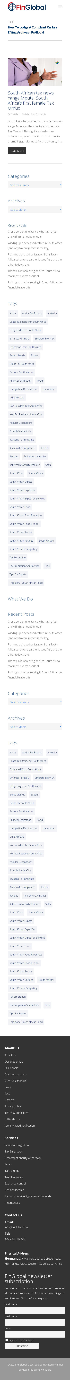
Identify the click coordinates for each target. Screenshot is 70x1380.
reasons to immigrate (22, 439)
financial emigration (20, 380)
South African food (20, 507)
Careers (9, 1100)
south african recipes (21, 540)
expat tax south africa (22, 363)
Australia (52, 313)
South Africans (47, 540)
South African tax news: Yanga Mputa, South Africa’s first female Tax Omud (31, 100)
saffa (48, 464)
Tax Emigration (14, 1151)
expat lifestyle (17, 355)
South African (35, 473)
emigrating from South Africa (25, 347)
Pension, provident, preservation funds (28, 1196)
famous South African (21, 372)
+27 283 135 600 (15, 1239)
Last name (11, 1316)
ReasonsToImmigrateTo (22, 448)
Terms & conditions (16, 1113)
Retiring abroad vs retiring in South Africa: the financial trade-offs (35, 285)
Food (40, 380)
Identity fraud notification (20, 1125)
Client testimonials (16, 1081)
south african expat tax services (27, 498)
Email (8, 1328)
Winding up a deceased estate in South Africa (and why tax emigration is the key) (35, 245)
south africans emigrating (23, 549)
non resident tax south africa (26, 406)
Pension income (14, 1190)
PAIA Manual (13, 1119)
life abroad (49, 389)
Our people (11, 1068)
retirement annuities (35, 456)
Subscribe (22, 1346)
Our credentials (14, 1061)
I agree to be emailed (21, 1340)
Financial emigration (17, 1145)
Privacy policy (13, 1106)
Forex (8, 1164)
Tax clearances (14, 1177)
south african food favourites (26, 515)
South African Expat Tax (22, 490)
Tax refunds (12, 1171)
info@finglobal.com (16, 1227)
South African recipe (21, 532)
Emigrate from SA (44, 338)
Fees (8, 1087)
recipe (44, 448)
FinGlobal (15, 114)
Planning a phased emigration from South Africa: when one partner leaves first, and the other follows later (35, 259)
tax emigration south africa (24, 565)
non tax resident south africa (26, 414)
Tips (47, 565)
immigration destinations (23, 389)
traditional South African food (26, 582)
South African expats (21, 481)
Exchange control (15, 1183)
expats (34, 355)
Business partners (16, 1074)
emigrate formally (19, 338)
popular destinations (21, 422)
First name (11, 1304)
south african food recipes (25, 523)
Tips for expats (18, 574)
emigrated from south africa (25, 330)
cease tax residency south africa (28, 321)
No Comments (39, 114)
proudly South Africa (20, 431)
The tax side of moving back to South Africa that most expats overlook (34, 273)
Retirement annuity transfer (25, 464)
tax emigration (18, 557)
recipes (14, 456)
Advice (13, 313)
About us (10, 1055)
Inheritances (12, 1203)
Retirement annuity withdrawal (23, 1158)
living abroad (17, 397)
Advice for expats (32, 313)
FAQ (7, 1093)
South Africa (16, 473)
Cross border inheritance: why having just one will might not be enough (32, 234)
